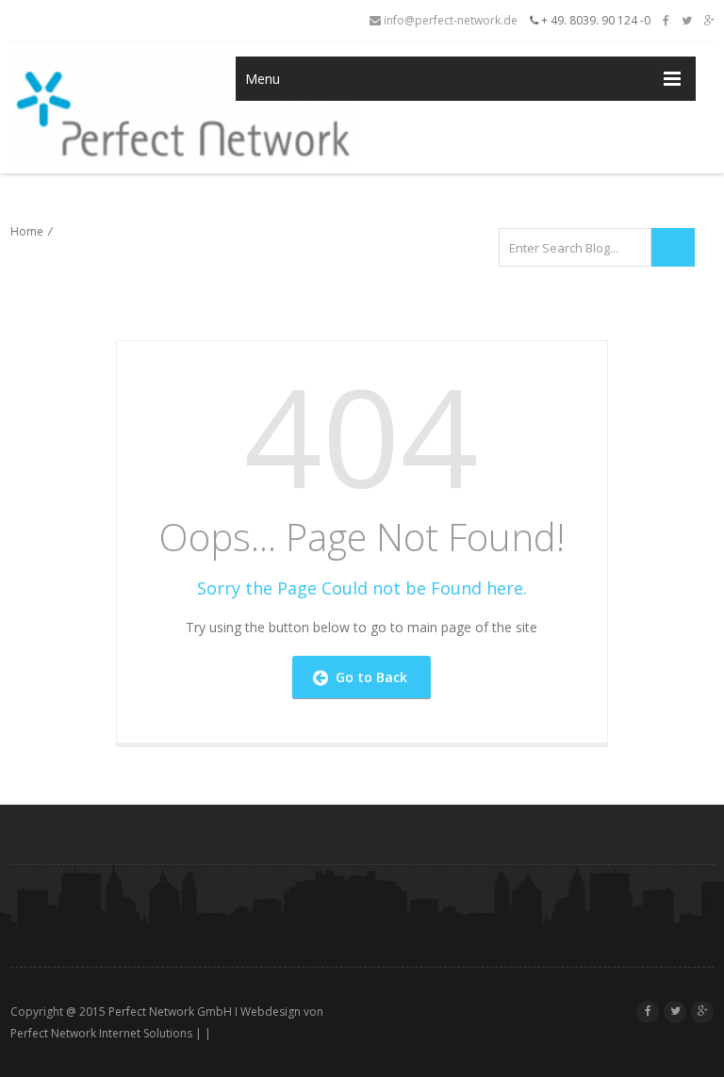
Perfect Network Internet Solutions (101, 1033)
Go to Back (367, 677)
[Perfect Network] (98, 107)
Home (26, 231)
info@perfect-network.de (449, 20)
